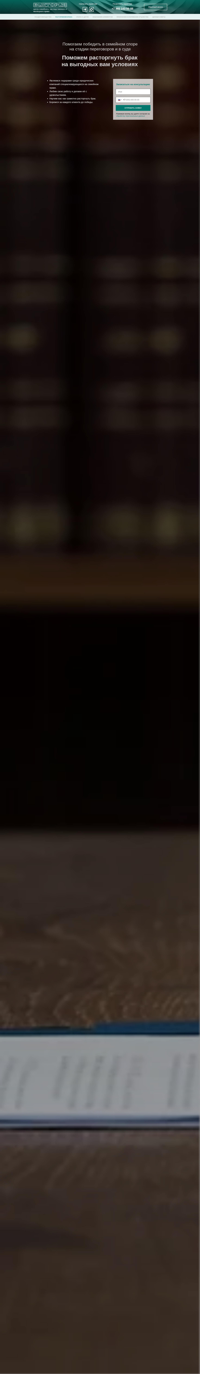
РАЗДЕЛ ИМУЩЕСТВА (43, 17)
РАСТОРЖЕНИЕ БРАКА (63, 17)
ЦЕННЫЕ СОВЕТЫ (158, 17)
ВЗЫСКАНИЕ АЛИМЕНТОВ (103, 17)
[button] (155, 7)
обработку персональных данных (130, 116)
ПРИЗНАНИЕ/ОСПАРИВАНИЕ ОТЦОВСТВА (132, 17)
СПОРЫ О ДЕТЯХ (82, 17)
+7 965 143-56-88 (122, 8)
